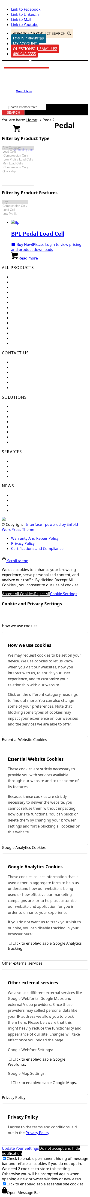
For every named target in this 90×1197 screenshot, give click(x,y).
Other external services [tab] (22, 963)
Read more (28, 258)
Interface (34, 524)
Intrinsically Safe (25, 328)
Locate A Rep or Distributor (35, 387)
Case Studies (22, 431)
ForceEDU (19, 406)
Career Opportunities (29, 377)
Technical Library (25, 476)
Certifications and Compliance (37, 382)
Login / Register (29, 38)
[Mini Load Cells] (18, 164)
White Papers (22, 437)
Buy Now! (24, 244)
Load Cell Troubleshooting (34, 466)
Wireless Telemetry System (34, 317)
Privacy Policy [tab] (13, 1097)
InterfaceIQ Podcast (28, 510)
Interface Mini (23, 282)
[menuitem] (49, 538)
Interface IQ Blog (26, 505)
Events (17, 495)
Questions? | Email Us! (35, 48)
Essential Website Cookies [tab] (24, 739)
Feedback (19, 362)
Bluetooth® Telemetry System (37, 322)
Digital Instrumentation (31, 312)
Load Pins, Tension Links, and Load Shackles (49, 302)
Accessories (21, 338)
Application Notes (26, 421)
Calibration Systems (28, 333)
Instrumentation (25, 307)
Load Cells (20, 276)
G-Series (18, 343)
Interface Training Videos (33, 442)
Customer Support (27, 367)
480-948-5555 (24, 53)
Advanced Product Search (39, 33)
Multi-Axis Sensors (27, 292)
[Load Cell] (15, 210)
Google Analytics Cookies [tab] (24, 847)
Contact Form (23, 372)
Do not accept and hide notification (41, 1151)
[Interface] (26, 70)
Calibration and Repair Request (38, 461)
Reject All (42, 593)
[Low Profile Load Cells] (18, 160)
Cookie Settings (63, 593)
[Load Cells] (18, 152)
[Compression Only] (18, 156)
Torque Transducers (28, 297)
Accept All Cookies (18, 593)
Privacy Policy (37, 1132)
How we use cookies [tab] (19, 625)
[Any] (15, 202)
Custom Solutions (26, 411)
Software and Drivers (29, 471)
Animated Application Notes (35, 426)
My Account (25, 43)
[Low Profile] (15, 214)
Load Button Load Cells (31, 287)
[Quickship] (18, 171)
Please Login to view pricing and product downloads (46, 247)
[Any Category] (18, 148)
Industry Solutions (27, 416)
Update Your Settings (20, 1148)
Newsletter (20, 500)
